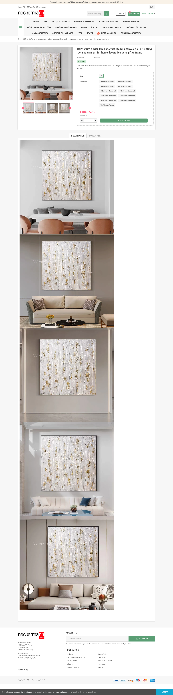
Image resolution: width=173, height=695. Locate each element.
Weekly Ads (22, 7)
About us (70, 664)
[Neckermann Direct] (31, 13)
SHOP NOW (119, 2)
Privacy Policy (72, 661)
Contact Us (42, 7)
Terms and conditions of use (76, 657)
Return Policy (102, 654)
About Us (32, 7)
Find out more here (88, 692)
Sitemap (101, 667)
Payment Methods (73, 667)
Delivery (70, 654)
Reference (80, 58)
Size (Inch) (83, 82)
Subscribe (143, 638)
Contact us (102, 664)
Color (82, 76)
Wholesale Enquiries (105, 661)
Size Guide (101, 657)
